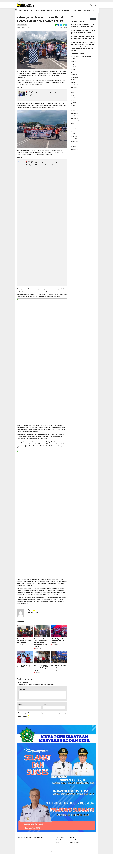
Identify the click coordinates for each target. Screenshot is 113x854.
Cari (72, 16)
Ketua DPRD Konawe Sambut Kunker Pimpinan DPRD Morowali (24, 640)
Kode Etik (72, 837)
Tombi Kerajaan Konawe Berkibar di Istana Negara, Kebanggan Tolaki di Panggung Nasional (83, 48)
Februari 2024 (74, 139)
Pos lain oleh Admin (33, 612)
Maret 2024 (74, 136)
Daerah (20, 10)
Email (45, 704)
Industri (80, 10)
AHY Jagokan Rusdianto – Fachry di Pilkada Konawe (58, 667)
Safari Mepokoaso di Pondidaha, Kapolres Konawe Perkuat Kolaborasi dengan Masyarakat (83, 32)
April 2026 (73, 72)
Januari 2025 (74, 110)
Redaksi (58, 840)
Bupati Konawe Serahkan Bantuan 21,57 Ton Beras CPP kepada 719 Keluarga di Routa (82, 26)
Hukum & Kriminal (34, 10)
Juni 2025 (73, 97)
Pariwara (57, 10)
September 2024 (75, 121)
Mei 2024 (73, 131)
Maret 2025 (74, 105)
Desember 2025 (75, 82)
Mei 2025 (73, 100)
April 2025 (73, 103)
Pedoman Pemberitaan (76, 840)
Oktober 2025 (74, 87)
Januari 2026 (74, 79)
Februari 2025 (74, 108)
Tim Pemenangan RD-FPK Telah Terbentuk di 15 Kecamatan (24, 667)
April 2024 (73, 134)
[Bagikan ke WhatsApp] (63, 24)
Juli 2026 (73, 64)
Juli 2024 (73, 126)
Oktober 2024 (74, 118)
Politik (43, 10)
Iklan (57, 842)
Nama (20, 704)
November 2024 (75, 115)
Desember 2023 (75, 144)
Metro (26, 10)
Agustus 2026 (74, 61)
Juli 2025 (73, 95)
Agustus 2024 (74, 123)
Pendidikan (50, 10)
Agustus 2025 (74, 92)
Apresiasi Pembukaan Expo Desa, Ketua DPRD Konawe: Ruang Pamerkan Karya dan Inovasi (41, 642)
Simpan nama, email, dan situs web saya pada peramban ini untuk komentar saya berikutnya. (42, 713)
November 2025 (75, 85)
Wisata (93, 10)
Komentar (22, 689)
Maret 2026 (74, 74)
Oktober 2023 (74, 149)
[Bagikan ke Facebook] (58, 24)
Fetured (74, 10)
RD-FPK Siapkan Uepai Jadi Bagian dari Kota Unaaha (58, 640)
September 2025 (75, 90)
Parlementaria (66, 10)
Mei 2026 (73, 69)
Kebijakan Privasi (74, 842)
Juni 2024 (73, 128)
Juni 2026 (73, 67)
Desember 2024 (75, 113)
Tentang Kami (60, 837)
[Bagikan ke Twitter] (61, 24)
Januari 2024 (74, 141)
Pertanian (87, 10)
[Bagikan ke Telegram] (66, 24)
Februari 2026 (74, 77)
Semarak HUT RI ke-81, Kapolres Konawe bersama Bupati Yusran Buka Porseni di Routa (82, 38)
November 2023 (75, 146)
